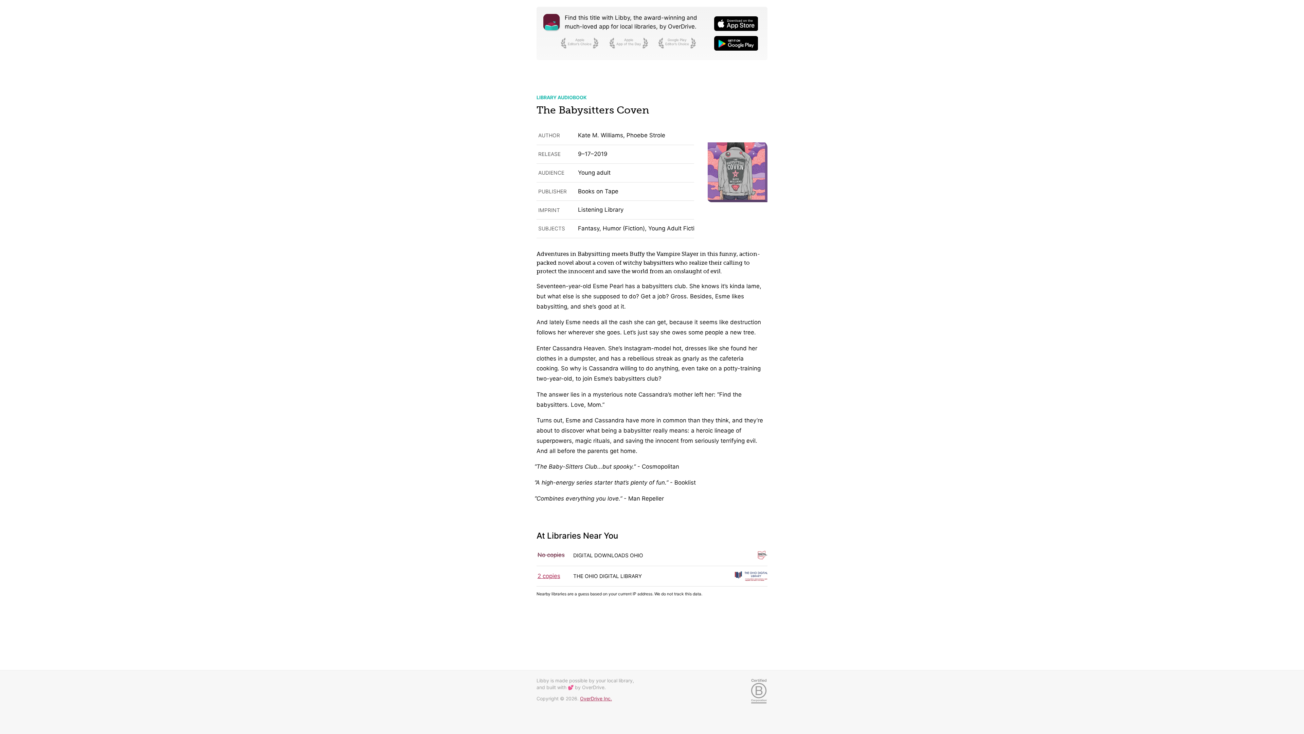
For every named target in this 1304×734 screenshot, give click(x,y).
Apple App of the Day (628, 42)
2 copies (549, 576)
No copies (551, 555)
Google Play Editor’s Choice (677, 42)
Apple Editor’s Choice (580, 42)
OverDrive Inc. (596, 698)
